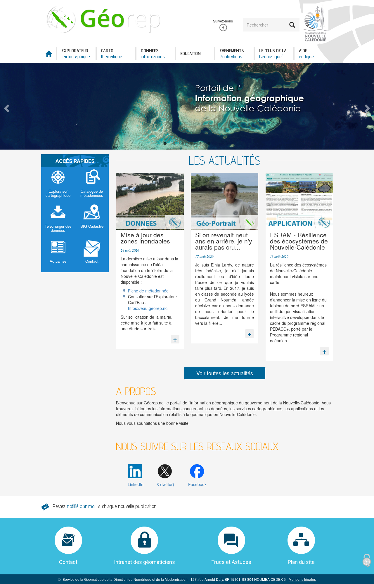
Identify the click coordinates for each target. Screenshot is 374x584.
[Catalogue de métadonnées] (92, 184)
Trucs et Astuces (231, 562)
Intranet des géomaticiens (144, 562)
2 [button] (174, 144)
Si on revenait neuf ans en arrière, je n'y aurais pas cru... (223, 240)
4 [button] (191, 144)
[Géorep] (104, 19)
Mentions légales (302, 579)
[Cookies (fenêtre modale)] (366, 561)
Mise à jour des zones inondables (145, 237)
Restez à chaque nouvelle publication (105, 506)
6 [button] (209, 144)
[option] (187, 106)
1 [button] (165, 144)
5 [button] (200, 144)
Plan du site (301, 562)
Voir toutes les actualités (224, 373)
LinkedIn (135, 484)
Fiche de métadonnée (148, 291)
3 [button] (183, 144)
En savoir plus (175, 338)
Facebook (223, 27)
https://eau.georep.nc (147, 308)
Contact (68, 562)
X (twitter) (165, 484)
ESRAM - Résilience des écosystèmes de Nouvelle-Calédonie (299, 240)
